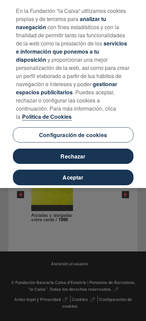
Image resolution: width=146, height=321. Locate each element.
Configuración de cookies (73, 135)
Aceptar (72, 177)
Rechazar (72, 156)
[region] (73, 94)
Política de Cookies (47, 116)
